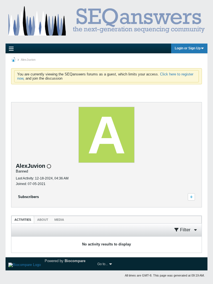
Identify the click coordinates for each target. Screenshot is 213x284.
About (42, 219)
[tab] (22, 219)
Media (59, 219)
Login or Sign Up (188, 48)
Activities (22, 219)
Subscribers (28, 197)
